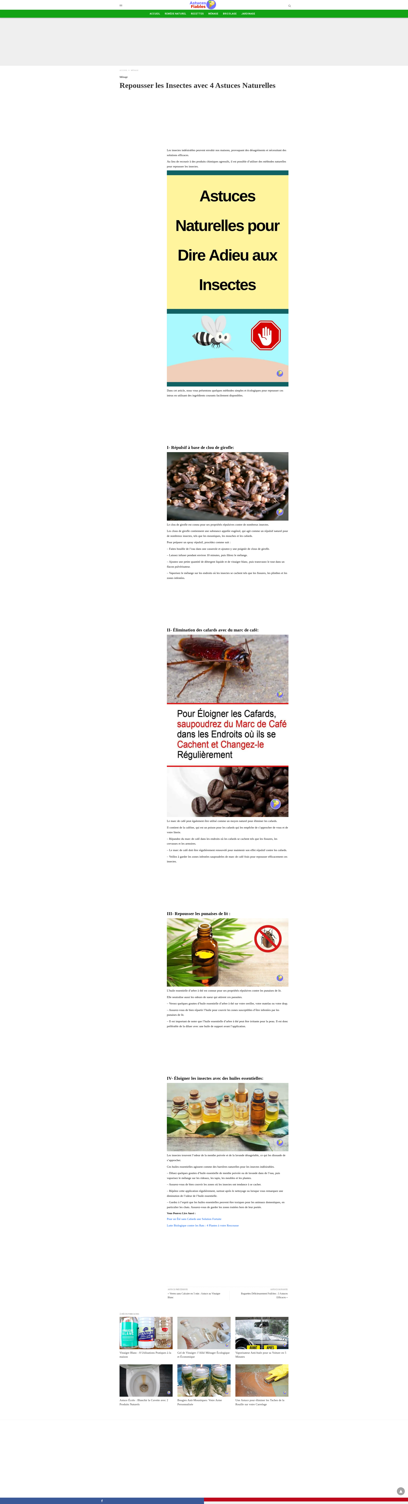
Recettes (197, 13)
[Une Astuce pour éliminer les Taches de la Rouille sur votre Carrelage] (261, 1380)
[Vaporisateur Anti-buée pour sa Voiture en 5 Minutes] (261, 1333)
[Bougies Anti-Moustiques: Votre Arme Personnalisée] (203, 1380)
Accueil (155, 13)
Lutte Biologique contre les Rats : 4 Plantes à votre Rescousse (203, 1225)
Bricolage (230, 13)
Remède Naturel (175, 13)
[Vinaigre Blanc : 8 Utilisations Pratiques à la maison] (146, 1333)
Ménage (213, 13)
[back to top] (401, 1491)
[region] (204, 115)
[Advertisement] (204, 41)
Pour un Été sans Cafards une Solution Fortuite (194, 1219)
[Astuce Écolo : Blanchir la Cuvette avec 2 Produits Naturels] (146, 1380)
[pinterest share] (306, 1499)
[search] (289, 5)
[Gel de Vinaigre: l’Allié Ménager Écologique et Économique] (203, 1333)
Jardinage (248, 13)
